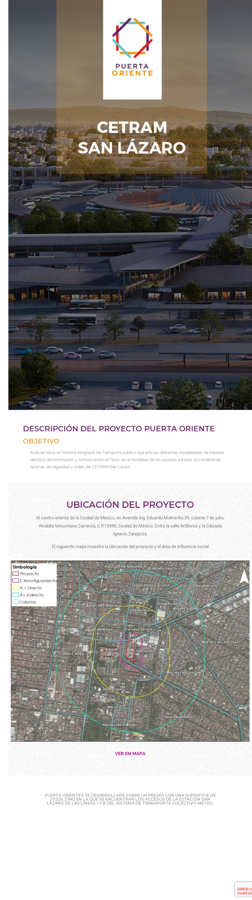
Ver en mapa (130, 753)
